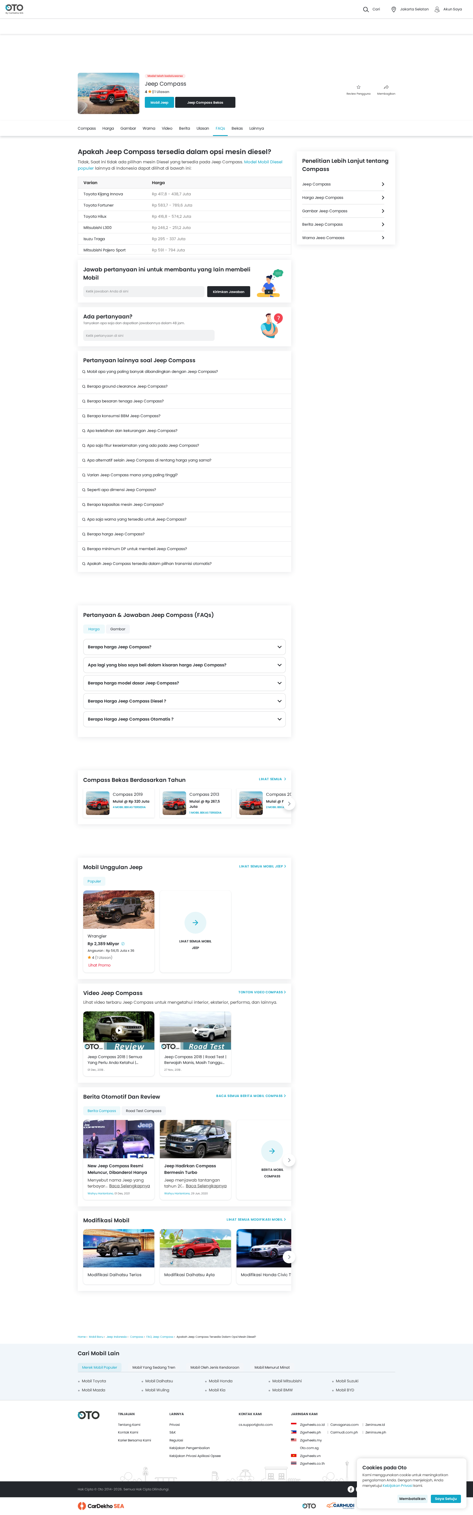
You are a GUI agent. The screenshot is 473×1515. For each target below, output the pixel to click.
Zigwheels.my (311, 1440)
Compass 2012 (281, 794)
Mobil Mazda (93, 1390)
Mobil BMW (282, 1390)
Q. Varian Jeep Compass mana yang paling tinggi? (130, 475)
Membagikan (386, 94)
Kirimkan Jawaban (228, 291)
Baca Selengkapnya (129, 1186)
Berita (184, 128)
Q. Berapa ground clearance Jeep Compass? (125, 386)
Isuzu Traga (94, 239)
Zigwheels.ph (310, 1432)
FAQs (220, 128)
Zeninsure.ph (375, 1432)
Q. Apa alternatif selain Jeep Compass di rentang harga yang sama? (146, 460)
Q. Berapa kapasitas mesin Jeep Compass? (123, 504)
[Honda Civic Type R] (272, 1248)
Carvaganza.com (344, 1424)
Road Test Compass (143, 1110)
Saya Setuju (446, 1498)
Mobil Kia (217, 1390)
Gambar (128, 128)
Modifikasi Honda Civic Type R (271, 1275)
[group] (195, 931)
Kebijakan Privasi (398, 1485)
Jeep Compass (316, 184)
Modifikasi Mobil (267, 1219)
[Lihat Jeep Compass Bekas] (272, 779)
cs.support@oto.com (256, 1424)
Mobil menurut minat (272, 1367)
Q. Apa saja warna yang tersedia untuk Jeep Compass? (134, 519)
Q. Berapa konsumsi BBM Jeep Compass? (121, 416)
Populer (94, 881)
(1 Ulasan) (104, 957)
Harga (108, 128)
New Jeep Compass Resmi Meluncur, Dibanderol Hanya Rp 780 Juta (117, 1169)
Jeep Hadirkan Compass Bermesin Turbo (190, 1169)
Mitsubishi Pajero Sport (104, 250)
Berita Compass (102, 1110)
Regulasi (176, 1440)
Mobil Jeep (159, 102)
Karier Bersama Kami (134, 1440)
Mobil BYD (345, 1390)
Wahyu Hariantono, (101, 1193)
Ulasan (203, 128)
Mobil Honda (220, 1381)
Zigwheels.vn (310, 1455)
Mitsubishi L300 (97, 227)
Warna (149, 128)
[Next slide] (289, 803)
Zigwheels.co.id (312, 1424)
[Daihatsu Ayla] (195, 1248)
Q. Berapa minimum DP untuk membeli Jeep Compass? (134, 549)
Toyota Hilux (94, 216)
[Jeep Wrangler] (118, 909)
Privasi (174, 1424)
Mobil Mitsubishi (287, 1381)
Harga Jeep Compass (322, 197)
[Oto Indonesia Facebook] (351, 1489)
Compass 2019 (128, 794)
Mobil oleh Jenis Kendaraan (215, 1367)
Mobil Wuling (157, 1390)
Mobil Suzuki (347, 1381)
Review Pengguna (359, 94)
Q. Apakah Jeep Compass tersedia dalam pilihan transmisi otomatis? (147, 563)
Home (82, 1337)
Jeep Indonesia (116, 1337)
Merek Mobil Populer (99, 1367)
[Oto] (14, 9)
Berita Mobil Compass (261, 1095)
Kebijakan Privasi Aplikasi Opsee (195, 1455)
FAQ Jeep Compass (159, 1337)
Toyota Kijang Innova (103, 194)
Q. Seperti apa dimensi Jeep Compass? (119, 489)
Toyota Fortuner (98, 205)
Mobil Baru (96, 1337)
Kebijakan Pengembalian (189, 1448)
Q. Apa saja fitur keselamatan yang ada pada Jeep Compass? (140, 445)
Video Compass (268, 992)
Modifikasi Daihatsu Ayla (189, 1275)
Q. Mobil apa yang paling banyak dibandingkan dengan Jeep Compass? (150, 371)
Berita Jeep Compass (322, 224)
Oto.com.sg (309, 1448)
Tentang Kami (129, 1424)
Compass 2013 (204, 794)
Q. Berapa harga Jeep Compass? (113, 534)
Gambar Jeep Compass (324, 211)
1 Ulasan (161, 91)
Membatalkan (412, 1498)
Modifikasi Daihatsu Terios (115, 1275)
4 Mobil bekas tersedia (129, 807)
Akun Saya (452, 9)
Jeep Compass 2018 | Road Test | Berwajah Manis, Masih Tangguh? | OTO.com (195, 1060)
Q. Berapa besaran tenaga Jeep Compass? (123, 401)
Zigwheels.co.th (312, 1463)
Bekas (237, 128)
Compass (87, 128)
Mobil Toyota (94, 1381)
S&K (172, 1432)
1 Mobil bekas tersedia (205, 813)
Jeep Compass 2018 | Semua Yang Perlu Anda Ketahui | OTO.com (115, 1060)
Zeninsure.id (375, 1424)
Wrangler (97, 936)
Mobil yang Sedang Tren (153, 1367)
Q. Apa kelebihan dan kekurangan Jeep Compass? (129, 430)
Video (167, 128)
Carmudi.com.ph (344, 1432)
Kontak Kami (128, 1432)
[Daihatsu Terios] (118, 1248)
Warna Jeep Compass (323, 237)
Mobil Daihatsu (159, 1381)
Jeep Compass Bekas (205, 102)
